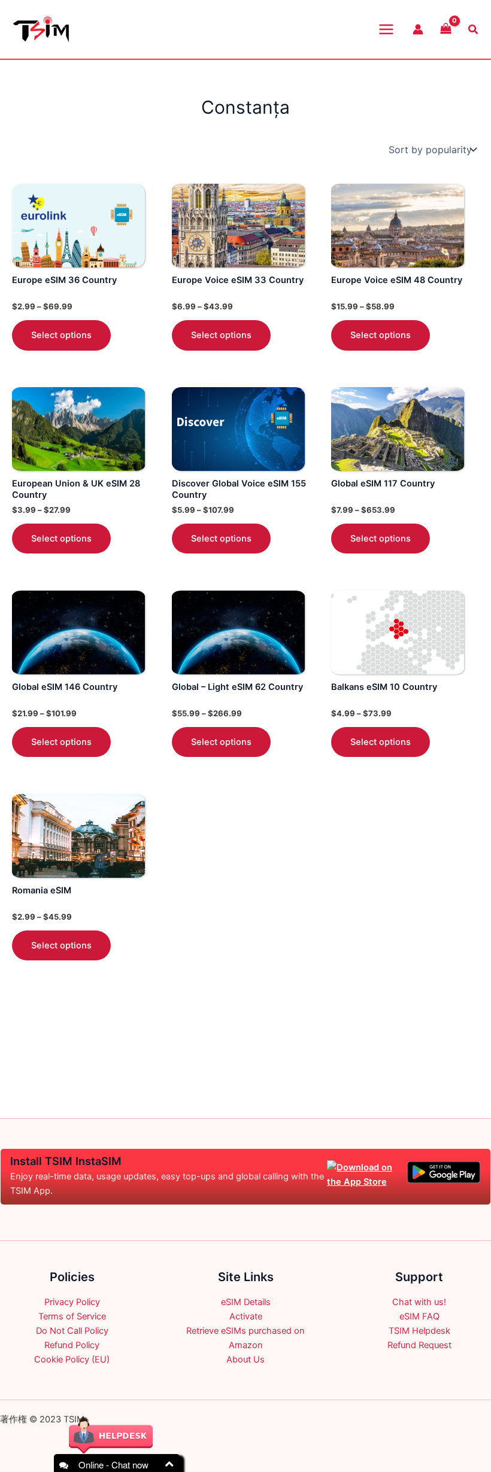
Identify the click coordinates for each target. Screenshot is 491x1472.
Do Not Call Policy (72, 1330)
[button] (473, 29)
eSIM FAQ (419, 1316)
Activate (245, 1316)
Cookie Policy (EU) (72, 1359)
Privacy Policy (72, 1302)
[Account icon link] (418, 29)
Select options (61, 335)
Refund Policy (71, 1345)
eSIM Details (246, 1302)
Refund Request (419, 1345)
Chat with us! (419, 1302)
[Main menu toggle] (386, 29)
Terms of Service (72, 1316)
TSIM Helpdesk (419, 1330)
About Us (245, 1359)
